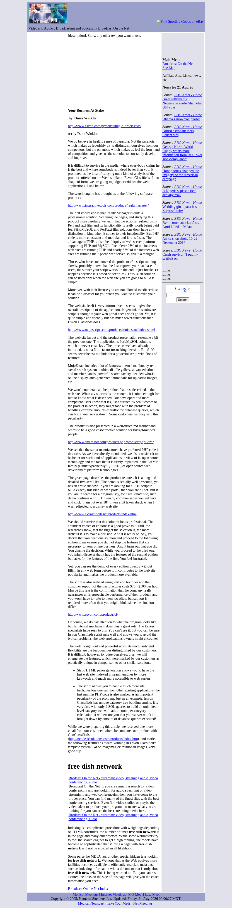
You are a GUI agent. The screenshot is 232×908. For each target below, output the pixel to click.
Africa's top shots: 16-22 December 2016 (179, 240)
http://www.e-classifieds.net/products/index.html (102, 514)
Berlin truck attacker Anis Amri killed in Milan (180, 225)
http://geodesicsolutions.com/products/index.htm (103, 739)
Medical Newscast (91, 903)
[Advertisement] (106, 73)
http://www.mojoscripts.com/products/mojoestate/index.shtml (111, 330)
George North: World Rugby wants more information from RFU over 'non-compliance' (182, 153)
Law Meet (152, 894)
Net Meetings (142, 903)
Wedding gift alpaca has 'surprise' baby (179, 209)
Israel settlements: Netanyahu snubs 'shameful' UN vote (182, 103)
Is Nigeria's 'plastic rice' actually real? (179, 193)
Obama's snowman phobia (181, 119)
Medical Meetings (85, 894)
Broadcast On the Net (177, 64)
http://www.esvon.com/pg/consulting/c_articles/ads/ (104, 126)
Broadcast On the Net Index (88, 889)
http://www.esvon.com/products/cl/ (93, 614)
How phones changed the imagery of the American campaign (180, 175)
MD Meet (135, 894)
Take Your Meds (118, 903)
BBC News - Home (188, 95)
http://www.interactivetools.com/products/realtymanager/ (108, 205)
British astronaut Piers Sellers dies (178, 133)
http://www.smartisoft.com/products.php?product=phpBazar (111, 442)
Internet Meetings (113, 894)
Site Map (168, 68)
